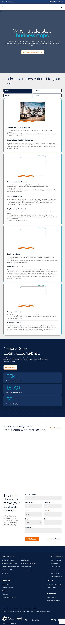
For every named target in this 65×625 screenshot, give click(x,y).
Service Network (56, 560)
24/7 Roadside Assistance (17, 127)
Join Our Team (51, 587)
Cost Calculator (55, 570)
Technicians (54, 563)
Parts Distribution (13, 267)
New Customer (51, 597)
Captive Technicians (8, 570)
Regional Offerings (56, 576)
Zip (45, 519)
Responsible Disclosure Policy (42, 611)
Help (61, 1)
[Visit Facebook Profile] (59, 620)
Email (46, 511)
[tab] (17, 91)
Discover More (10, 367)
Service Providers (56, 567)
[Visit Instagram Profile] (55, 620)
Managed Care (12, 312)
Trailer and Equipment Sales (29, 563)
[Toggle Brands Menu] (13, 1)
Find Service (55, 1)
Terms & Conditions (7, 608)
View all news (54, 428)
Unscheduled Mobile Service (10, 567)
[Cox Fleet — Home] (13, 618)
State (27, 519)
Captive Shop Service (15, 209)
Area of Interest (31, 494)
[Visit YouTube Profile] (52, 620)
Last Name (48, 502)
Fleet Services (6, 584)
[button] (55, 6)
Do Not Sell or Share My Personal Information (13, 611)
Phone (27, 511)
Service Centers (13, 196)
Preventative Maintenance (9, 597)
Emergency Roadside (8, 560)
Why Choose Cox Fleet (31, 52)
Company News (6, 591)
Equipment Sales (13, 254)
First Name (29, 502)
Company (28, 527)
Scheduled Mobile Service (17, 182)
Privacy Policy (30, 611)
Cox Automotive (7, 2)
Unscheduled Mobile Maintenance (20, 140)
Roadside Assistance (8, 587)
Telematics (5, 594)
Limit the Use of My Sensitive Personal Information (26, 608)
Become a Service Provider (55, 584)
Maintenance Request (53, 600)
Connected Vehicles (14, 323)
